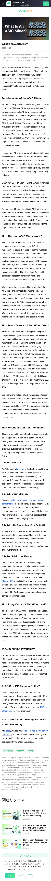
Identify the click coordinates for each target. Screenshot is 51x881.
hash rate (20, 469)
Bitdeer (7, 731)
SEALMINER (7, 581)
